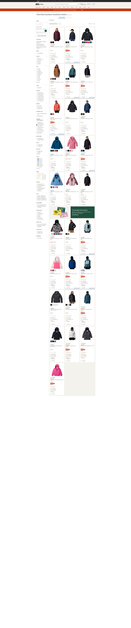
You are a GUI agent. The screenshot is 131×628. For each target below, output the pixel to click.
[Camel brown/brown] (51, 79)
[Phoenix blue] (91, 42)
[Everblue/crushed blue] (83, 270)
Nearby (45, 28)
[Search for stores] (46, 31)
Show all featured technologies (39, 132)
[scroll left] (81, 42)
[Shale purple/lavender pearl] (82, 270)
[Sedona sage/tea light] (55, 341)
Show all (38, 82)
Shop (41, 4)
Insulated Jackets (47, 12)
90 (94, 23)
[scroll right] (93, 42)
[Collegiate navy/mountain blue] (82, 151)
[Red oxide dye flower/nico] (60, 234)
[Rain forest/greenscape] (85, 42)
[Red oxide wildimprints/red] (54, 234)
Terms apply (80, 213)
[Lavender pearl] (66, 151)
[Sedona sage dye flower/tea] (62, 234)
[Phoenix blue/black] (51, 151)
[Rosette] (70, 151)
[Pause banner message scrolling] (82, 10)
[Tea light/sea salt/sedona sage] (55, 270)
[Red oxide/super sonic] (57, 151)
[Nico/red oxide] (57, 187)
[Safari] (57, 305)
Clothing (37, 12)
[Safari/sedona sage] (55, 151)
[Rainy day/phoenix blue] (51, 187)
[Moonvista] (51, 42)
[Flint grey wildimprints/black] (58, 234)
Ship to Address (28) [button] (42, 35)
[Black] (53, 42)
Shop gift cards (75, 214)
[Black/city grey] (53, 151)
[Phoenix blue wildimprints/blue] (56, 234)
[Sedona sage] (68, 234)
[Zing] (53, 114)
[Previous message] (48, 10)
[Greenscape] (53, 79)
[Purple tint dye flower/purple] (52, 234)
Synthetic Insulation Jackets (55, 12)
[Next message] (80, 10)
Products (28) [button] (62, 17)
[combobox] (67, 4)
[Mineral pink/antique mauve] (53, 187)
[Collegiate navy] (83, 114)
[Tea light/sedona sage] (55, 187)
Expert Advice (69, 17)
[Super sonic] (89, 42)
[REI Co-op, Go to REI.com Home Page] (37, 4)
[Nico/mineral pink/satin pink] (51, 270)
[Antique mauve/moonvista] (87, 42)
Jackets (41, 12)
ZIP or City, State (39, 28)
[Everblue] (68, 42)
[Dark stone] (92, 42)
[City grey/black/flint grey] (53, 270)
